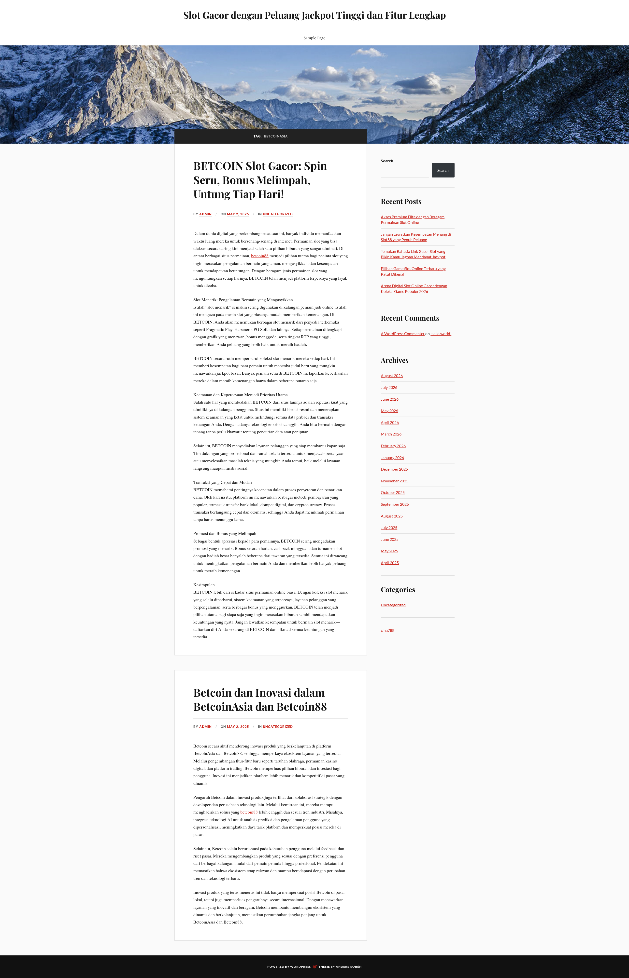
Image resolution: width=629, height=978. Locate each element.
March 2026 (391, 434)
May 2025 (389, 550)
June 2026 (390, 399)
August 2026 (392, 375)
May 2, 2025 (238, 214)
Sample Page (314, 37)
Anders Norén (349, 966)
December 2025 (394, 469)
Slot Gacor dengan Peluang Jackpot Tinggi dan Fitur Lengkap (314, 15)
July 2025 (389, 527)
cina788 (387, 630)
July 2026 (389, 387)
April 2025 (390, 562)
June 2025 (390, 539)
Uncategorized (278, 214)
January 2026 (392, 457)
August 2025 (392, 516)
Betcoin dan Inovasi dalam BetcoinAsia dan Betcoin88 (260, 699)
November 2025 (394, 480)
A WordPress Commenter (403, 333)
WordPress (300, 966)
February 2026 (393, 445)
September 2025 (395, 504)
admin (205, 214)
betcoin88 (260, 255)
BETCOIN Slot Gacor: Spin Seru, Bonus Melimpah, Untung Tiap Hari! (260, 179)
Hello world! (440, 333)
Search (387, 160)
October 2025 (393, 492)
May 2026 (389, 410)
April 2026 (390, 422)
